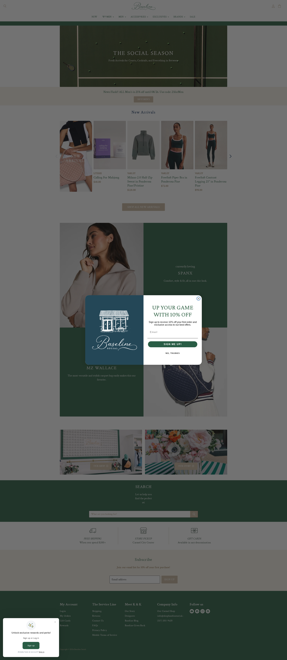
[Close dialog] (198, 298)
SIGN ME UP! (173, 344)
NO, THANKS (173, 353)
